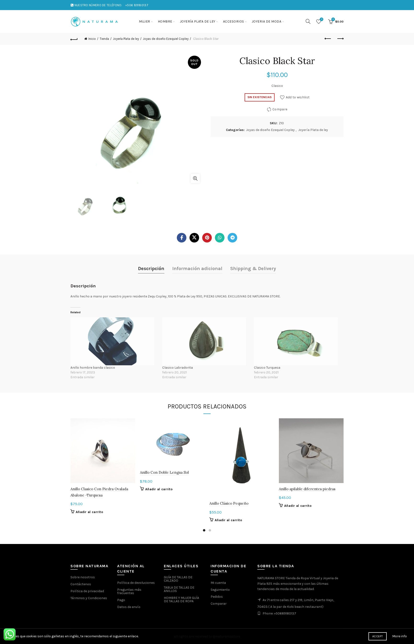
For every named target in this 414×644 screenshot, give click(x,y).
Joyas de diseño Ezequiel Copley (166, 39)
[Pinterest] (207, 237)
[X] (194, 237)
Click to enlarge (195, 178)
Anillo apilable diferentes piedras (307, 489)
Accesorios (233, 21)
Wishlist (321, 19)
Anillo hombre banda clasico (92, 368)
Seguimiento (220, 590)
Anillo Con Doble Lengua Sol (164, 472)
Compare (279, 109)
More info (399, 636)
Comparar (219, 604)
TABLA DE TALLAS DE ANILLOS (179, 589)
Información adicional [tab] (197, 268)
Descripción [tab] (151, 268)
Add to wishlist (298, 97)
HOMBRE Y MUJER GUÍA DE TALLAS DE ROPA (181, 599)
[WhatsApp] (219, 237)
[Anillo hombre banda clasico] (113, 341)
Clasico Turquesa (267, 368)
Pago (121, 600)
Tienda (104, 39)
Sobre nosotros (82, 577)
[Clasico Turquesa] (297, 341)
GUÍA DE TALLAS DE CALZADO (178, 579)
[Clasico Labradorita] (205, 341)
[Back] (74, 39)
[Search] (308, 21)
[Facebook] (181, 237)
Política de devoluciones (136, 583)
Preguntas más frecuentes (129, 591)
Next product (340, 39)
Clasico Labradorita (177, 368)
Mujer (144, 21)
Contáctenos (80, 584)
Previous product (328, 39)
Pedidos (217, 597)
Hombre (165, 21)
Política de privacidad (87, 591)
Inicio (92, 39)
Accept (377, 636)
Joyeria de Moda (267, 21)
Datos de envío (128, 607)
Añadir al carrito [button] (89, 512)
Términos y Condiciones (88, 598)
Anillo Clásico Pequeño (228, 503)
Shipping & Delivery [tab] (253, 268)
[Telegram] (232, 237)
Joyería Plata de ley (197, 21)
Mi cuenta (218, 583)
